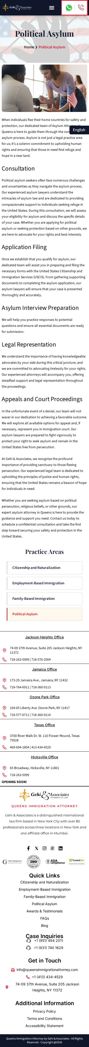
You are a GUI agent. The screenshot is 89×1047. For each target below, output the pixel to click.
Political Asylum (25, 614)
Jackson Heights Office (44, 637)
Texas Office (44, 725)
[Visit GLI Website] (12, 862)
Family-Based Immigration (33, 598)
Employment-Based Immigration (38, 583)
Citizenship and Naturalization (36, 567)
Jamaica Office (44, 669)
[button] (51, 7)
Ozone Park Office (45, 697)
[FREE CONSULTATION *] (81, 7)
